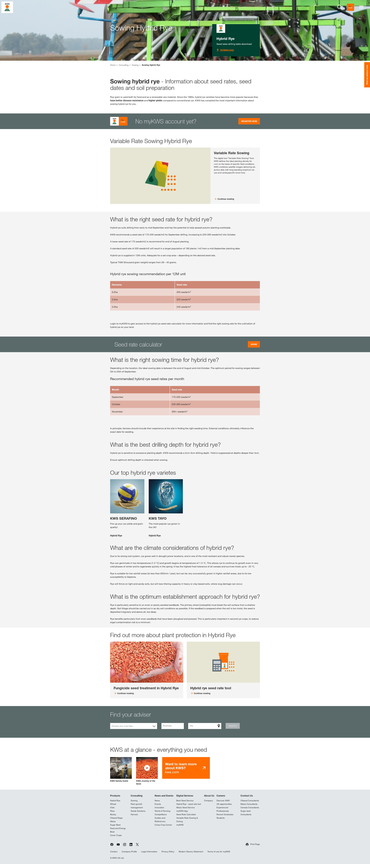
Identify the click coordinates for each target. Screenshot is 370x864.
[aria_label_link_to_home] (7, 7)
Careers (221, 795)
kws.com (181, 768)
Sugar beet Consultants (245, 813)
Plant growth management (137, 806)
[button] (147, 771)
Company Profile (129, 851)
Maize (113, 821)
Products (115, 795)
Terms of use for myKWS (218, 851)
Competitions (161, 814)
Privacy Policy (168, 851)
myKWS (180, 825)
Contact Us (246, 795)
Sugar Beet (115, 825)
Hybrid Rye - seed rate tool (188, 804)
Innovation (159, 807)
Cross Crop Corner (163, 825)
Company (208, 800)
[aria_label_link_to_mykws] (350, 7)
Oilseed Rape (116, 818)
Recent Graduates (225, 814)
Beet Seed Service (185, 800)
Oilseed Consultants (249, 800)
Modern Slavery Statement (191, 851)
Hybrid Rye (226, 39)
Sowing (134, 800)
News (157, 800)
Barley (113, 814)
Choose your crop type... (123, 726)
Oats (112, 807)
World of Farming (162, 811)
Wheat (113, 804)
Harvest (134, 814)
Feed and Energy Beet (118, 830)
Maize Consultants (248, 804)
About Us (209, 795)
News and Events (164, 795)
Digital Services (184, 795)
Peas (112, 811)
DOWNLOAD (227, 50)
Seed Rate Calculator (186, 814)
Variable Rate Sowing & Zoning (187, 820)
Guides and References (160, 820)
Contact (113, 851)
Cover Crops (116, 835)
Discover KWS (223, 800)
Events (158, 804)
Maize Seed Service (185, 807)
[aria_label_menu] (361, 7)
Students (221, 818)
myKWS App (182, 811)
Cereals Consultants (249, 807)
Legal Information (149, 851)
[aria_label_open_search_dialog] (340, 7)
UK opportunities (224, 804)
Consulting (137, 795)
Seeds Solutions (138, 811)
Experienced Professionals (223, 809)
